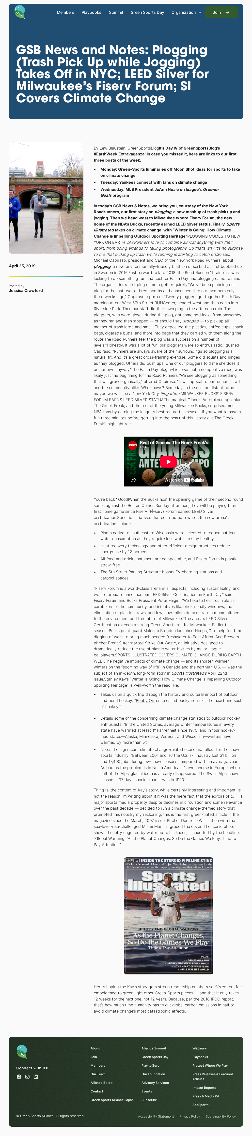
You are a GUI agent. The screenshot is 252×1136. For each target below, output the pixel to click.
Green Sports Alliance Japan (112, 1100)
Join (94, 1057)
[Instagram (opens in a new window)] (27, 1077)
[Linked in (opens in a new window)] (36, 1077)
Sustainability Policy (221, 1116)
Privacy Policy (189, 1116)
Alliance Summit (154, 1048)
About (95, 1048)
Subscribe (149, 1100)
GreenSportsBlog (143, 148)
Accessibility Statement (156, 1116)
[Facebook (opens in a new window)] (19, 1077)
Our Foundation (153, 1074)
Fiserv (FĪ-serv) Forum (157, 511)
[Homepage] (19, 11)
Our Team (98, 1074)
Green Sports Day (147, 12)
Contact (97, 1091)
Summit (116, 12)
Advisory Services (155, 1083)
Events (147, 1091)
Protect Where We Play (210, 1065)
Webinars (199, 1048)
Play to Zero (150, 1065)
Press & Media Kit (205, 1096)
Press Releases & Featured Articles (212, 1076)
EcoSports (200, 1105)
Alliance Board (101, 1083)
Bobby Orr (145, 700)
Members (65, 12)
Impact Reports (204, 1088)
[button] (186, 12)
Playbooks (91, 12)
